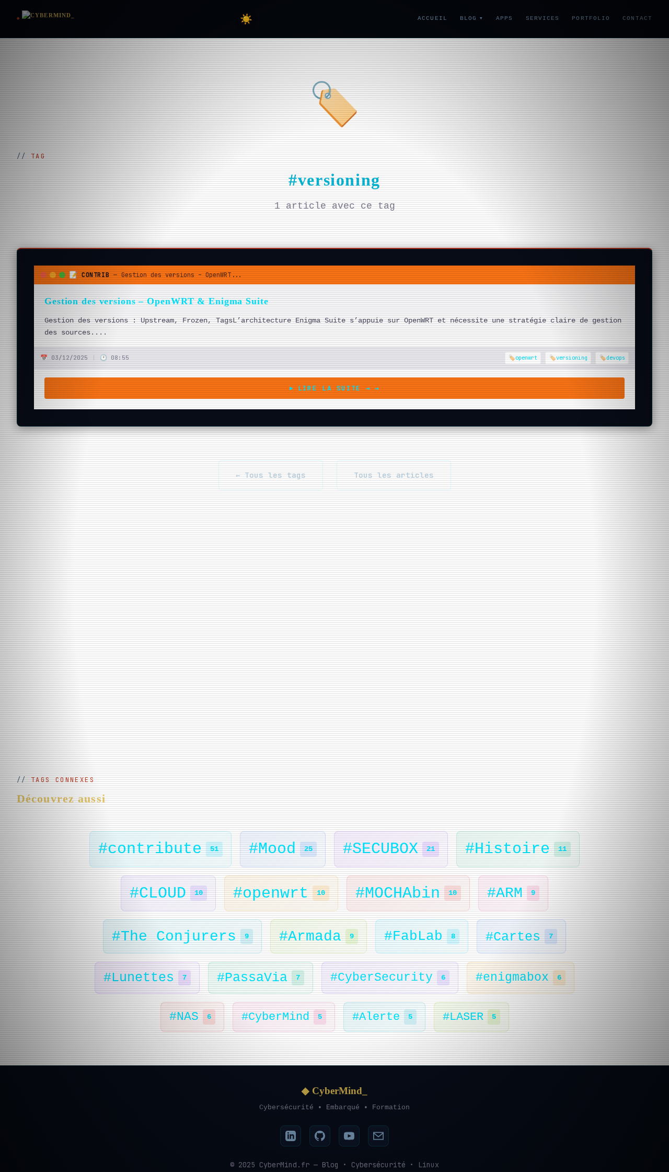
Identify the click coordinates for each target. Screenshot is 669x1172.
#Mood (281, 849)
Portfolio (591, 18)
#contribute (158, 849)
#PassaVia (258, 977)
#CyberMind (281, 1016)
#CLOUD (166, 893)
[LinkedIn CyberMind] (290, 1135)
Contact (637, 18)
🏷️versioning (568, 357)
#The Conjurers (180, 936)
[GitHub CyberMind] (319, 1135)
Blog (471, 18)
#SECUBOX (389, 849)
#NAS (190, 1017)
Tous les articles (394, 475)
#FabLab (419, 936)
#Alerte (382, 1016)
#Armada (316, 936)
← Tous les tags (271, 475)
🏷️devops (612, 357)
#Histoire (516, 849)
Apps (504, 18)
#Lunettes (145, 977)
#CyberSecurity (387, 977)
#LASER (469, 1016)
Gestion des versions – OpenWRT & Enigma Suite (156, 301)
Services (543, 18)
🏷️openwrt (523, 357)
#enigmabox (518, 977)
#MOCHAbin (406, 893)
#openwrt (279, 893)
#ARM (511, 893)
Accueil (432, 18)
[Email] (378, 1135)
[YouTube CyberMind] (349, 1135)
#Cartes (519, 936)
